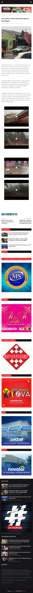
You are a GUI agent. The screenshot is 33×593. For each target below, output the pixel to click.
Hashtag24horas (6, 23)
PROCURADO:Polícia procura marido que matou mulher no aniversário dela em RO (19, 552)
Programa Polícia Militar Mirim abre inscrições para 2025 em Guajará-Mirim (19, 245)
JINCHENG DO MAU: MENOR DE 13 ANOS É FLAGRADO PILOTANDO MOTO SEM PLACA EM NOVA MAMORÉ (18, 239)
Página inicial (4, 14)
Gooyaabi (23, 591)
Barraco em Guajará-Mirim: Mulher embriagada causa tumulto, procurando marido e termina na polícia (18, 233)
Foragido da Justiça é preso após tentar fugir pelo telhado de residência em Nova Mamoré (19, 546)
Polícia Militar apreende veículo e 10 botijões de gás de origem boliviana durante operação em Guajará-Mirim (19, 540)
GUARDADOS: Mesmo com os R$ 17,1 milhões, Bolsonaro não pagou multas (19, 558)
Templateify (14, 591)
